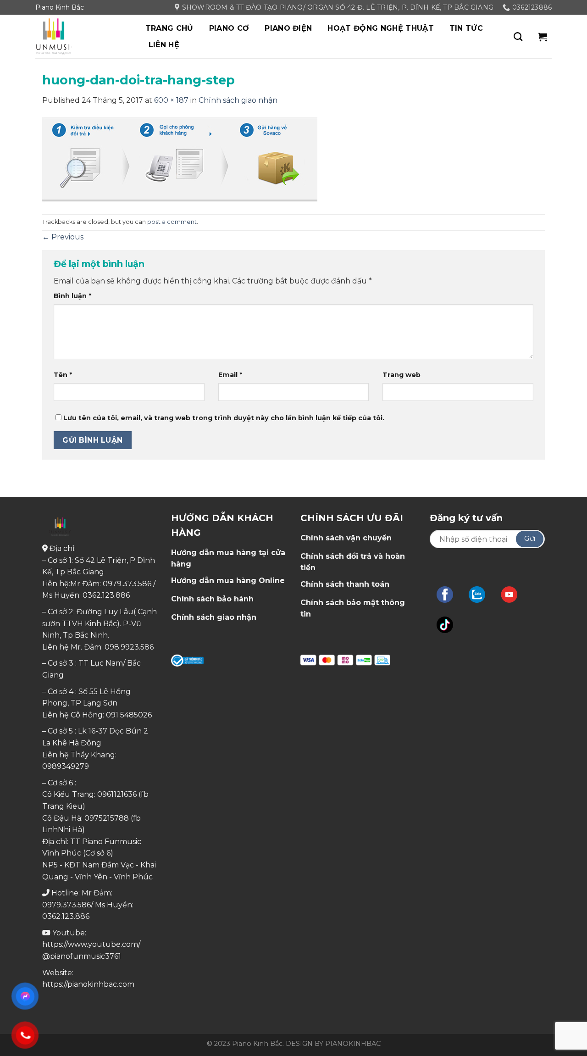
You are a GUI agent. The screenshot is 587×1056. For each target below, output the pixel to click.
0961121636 (117, 794)
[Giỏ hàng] (542, 37)
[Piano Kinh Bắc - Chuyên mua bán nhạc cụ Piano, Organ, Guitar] (81, 36)
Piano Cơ (229, 28)
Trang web (401, 375)
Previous (62, 237)
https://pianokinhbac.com (88, 984)
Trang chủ (169, 28)
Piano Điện (288, 28)
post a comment (172, 221)
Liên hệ (164, 44)
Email (230, 375)
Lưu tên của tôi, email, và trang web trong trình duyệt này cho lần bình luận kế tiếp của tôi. (223, 418)
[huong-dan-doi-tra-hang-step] (179, 160)
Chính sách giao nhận (238, 100)
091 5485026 (129, 715)
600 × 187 (171, 100)
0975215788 (106, 818)
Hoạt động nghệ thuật (380, 28)
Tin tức (466, 28)
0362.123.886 (106, 595)
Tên (63, 375)
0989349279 (65, 766)
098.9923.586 (129, 647)
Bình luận (72, 296)
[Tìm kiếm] (518, 36)
